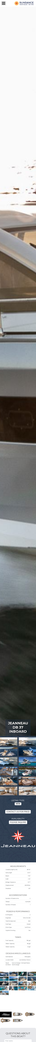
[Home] (23, 3)
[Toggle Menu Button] (3, 3)
